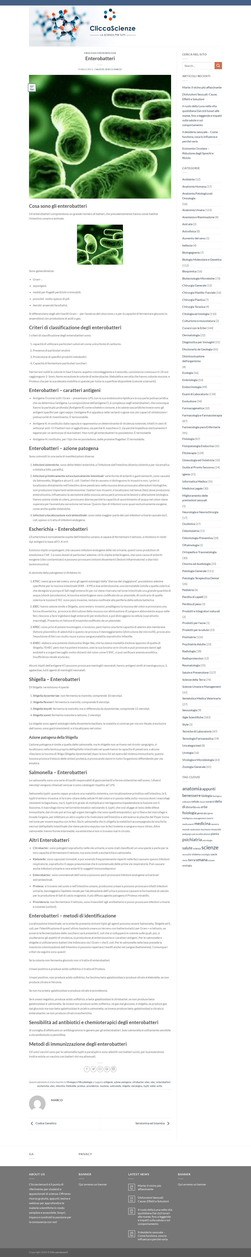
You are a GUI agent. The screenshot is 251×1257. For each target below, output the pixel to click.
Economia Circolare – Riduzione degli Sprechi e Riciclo (198, 153)
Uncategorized (191, 745)
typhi (146, 1085)
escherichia (43, 1085)
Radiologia (189, 651)
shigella (126, 1085)
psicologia (207, 840)
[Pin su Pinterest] (107, 1069)
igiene (210, 813)
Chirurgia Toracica (193, 306)
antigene (108, 1082)
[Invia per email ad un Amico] (100, 1069)
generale (202, 813)
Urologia (187, 752)
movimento (206, 829)
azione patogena (122, 1082)
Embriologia (190, 380)
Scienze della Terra (193, 679)
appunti (209, 788)
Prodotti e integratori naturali (201, 611)
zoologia (187, 865)
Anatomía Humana (194, 186)
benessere (191, 795)
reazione (104, 1085)
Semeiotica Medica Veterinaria (201, 698)
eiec (153, 1082)
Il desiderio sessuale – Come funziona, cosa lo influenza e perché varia (200, 136)
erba (198, 807)
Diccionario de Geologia (197, 349)
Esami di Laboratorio (195, 394)
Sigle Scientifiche (192, 717)
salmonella (115, 1085)
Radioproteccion (192, 658)
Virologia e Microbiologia (100, 53)
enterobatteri (163, 1082)
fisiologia (189, 812)
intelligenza (187, 818)
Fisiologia (188, 438)
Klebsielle (71, 1085)
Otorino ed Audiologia (196, 563)
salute (187, 848)
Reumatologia (191, 665)
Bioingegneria (191, 252)
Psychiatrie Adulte (194, 644)
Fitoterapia (189, 453)
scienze (209, 847)
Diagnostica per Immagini (198, 342)
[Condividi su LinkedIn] (113, 1069)
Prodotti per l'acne (194, 623)
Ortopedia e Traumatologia (199, 552)
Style (185, 724)
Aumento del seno (193, 238)
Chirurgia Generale (194, 285)
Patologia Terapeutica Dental (200, 578)
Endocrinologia (191, 387)
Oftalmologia (190, 545)
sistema (196, 854)
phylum (207, 834)
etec (52, 1085)
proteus (81, 1085)
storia (184, 860)
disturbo (191, 807)
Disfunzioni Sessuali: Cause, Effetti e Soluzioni (199, 96)
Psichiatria (189, 637)
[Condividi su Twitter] (93, 1069)
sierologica (136, 1085)
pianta (215, 833)
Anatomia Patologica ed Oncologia (197, 196)
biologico (217, 796)
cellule (195, 801)
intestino (60, 1085)
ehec (147, 1082)
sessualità (186, 854)
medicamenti (188, 824)
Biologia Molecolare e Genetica (201, 259)
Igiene (186, 474)
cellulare (186, 802)
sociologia (205, 854)
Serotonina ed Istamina (150, 1123)
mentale (186, 829)
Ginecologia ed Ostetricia (198, 460)
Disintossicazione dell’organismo (193, 358)
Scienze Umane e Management (201, 686)
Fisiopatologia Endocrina (198, 446)
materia (209, 818)
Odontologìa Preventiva (197, 538)
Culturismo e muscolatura (198, 320)
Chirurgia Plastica (193, 299)
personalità (197, 834)
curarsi (210, 801)
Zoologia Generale (194, 766)
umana (201, 859)
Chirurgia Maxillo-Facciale (199, 292)
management (199, 818)
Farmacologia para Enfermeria (201, 427)
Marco (118, 69)
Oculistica (188, 523)
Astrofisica (189, 231)
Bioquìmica (189, 271)
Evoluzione (189, 401)
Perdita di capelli (192, 596)
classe (202, 802)
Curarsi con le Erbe (194, 328)
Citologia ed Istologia (195, 313)
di (183, 806)
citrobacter (138, 1082)
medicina (202, 823)
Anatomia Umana (193, 210)
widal (152, 1085)
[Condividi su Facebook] (87, 1069)
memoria (215, 824)
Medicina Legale (192, 488)
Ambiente (188, 179)
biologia (206, 796)
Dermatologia (191, 335)
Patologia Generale (194, 571)
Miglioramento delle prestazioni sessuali (195, 498)
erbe (204, 807)
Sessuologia (189, 710)
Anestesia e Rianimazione (198, 217)
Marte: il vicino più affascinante (202, 87)
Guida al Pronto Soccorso (198, 467)
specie (214, 854)
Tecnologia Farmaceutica (197, 738)
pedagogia (187, 834)
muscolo (216, 829)
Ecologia (187, 372)
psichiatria (192, 839)
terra (191, 860)
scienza (197, 848)
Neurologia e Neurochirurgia (200, 512)
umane (211, 860)
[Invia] (218, 65)
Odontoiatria (190, 530)
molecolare (195, 829)
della (218, 801)
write (159, 1085)
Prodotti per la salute (195, 630)
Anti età (187, 224)
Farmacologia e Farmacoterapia (202, 415)
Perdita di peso (191, 604)
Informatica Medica (194, 481)
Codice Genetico (45, 1123)
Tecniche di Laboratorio (197, 731)
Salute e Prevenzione (195, 672)
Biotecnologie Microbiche (198, 278)
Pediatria (188, 590)
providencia (93, 1085)
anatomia (192, 788)
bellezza (187, 245)
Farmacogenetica (193, 408)
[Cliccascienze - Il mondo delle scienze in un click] (93, 26)
